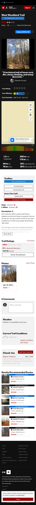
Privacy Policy (21, 495)
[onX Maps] (6, 474)
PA (8, 25)
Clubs (3, 454)
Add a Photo (30, 263)
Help (3, 448)
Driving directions (19, 186)
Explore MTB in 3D (23, 32)
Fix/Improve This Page (18, 199)
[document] (18, 496)
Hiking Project (23, 451)
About (4, 446)
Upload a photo (18, 196)
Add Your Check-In (25, 352)
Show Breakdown (18, 254)
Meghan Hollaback (9, 356)
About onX (5, 486)
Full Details (30, 241)
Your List (25, 97)
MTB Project (22, 448)
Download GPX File (18, 190)
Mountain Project (23, 446)
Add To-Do (17, 97)
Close (18, 499)
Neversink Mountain (24, 25)
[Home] (10, 7)
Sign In (27, 8)
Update (26, 340)
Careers (4, 489)
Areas (3, 25)
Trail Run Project (23, 454)
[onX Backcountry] (7, 2)
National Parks (23, 460)
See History (24, 342)
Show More (7, 234)
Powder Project (23, 457)
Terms (22, 502)
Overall (11, 251)
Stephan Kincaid (20, 80)
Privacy (27, 502)
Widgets (4, 451)
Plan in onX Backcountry (19, 181)
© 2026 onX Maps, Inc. (13, 502)
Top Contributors (7, 457)
